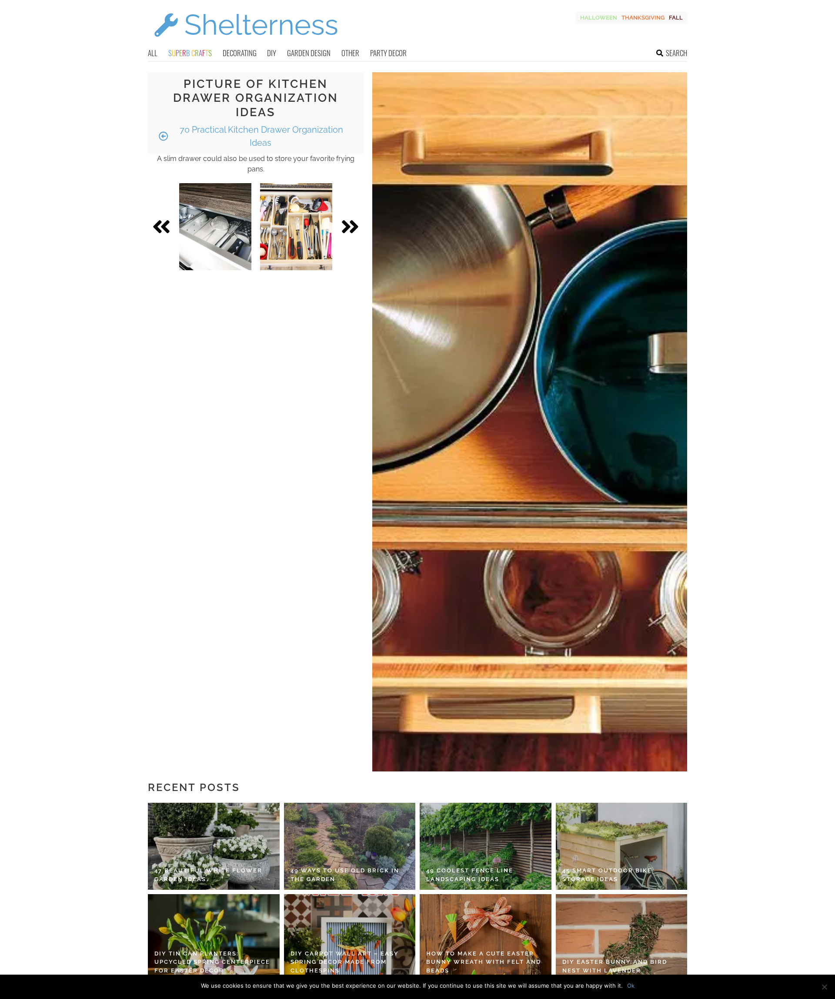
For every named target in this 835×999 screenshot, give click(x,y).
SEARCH (676, 52)
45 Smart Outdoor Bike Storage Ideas (607, 874)
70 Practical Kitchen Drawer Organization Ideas (260, 136)
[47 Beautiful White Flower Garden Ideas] (214, 846)
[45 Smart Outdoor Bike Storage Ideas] (622, 846)
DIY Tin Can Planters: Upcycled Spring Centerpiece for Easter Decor (212, 962)
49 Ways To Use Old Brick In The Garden (345, 874)
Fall (676, 17)
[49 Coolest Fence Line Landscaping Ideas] (485, 846)
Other (350, 52)
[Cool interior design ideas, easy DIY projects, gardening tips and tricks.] (246, 42)
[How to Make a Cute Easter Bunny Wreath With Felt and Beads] (485, 937)
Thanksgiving (643, 17)
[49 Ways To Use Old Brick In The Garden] (350, 846)
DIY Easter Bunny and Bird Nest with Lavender (614, 966)
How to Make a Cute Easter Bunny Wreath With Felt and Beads (483, 962)
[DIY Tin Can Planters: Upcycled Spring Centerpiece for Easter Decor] (214, 937)
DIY (271, 52)
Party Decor (388, 52)
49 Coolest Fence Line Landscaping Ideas (469, 874)
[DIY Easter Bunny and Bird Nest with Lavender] (622, 937)
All (152, 52)
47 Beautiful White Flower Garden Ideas (208, 874)
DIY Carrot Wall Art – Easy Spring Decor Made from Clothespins (345, 962)
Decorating (240, 52)
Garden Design (309, 52)
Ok (631, 985)
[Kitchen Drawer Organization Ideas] (215, 226)
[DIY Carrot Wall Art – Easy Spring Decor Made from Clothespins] (350, 937)
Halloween (598, 17)
